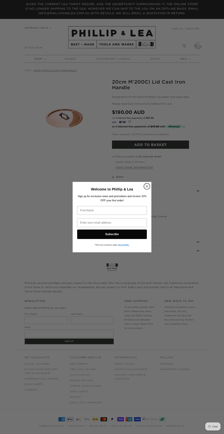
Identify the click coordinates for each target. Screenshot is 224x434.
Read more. (123, 245)
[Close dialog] (147, 186)
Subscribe (112, 234)
